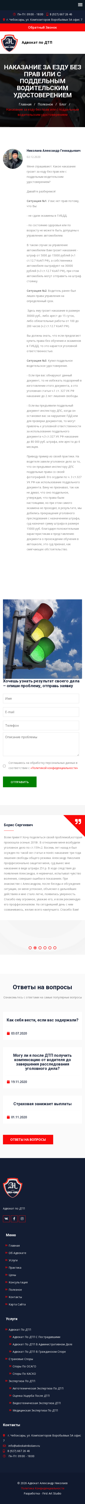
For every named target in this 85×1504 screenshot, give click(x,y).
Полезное (45, 104)
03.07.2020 (19, 1033)
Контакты (15, 1297)
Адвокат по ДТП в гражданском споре (39, 1351)
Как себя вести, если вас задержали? (42, 1020)
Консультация (18, 1282)
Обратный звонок (42, 27)
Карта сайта (17, 1304)
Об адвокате (17, 1253)
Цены (12, 1275)
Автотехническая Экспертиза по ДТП (38, 1388)
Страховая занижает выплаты (42, 1103)
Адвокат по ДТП (37, 42)
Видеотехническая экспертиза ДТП (37, 1403)
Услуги (13, 1260)
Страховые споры (21, 1359)
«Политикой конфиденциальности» (54, 768)
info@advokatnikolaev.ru (24, 1446)
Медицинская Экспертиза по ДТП (35, 1410)
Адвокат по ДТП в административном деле (42, 1344)
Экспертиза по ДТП (22, 1381)
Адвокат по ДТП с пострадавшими (36, 1337)
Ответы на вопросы (28, 1139)
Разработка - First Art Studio (42, 1493)
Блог (62, 104)
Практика (15, 1267)
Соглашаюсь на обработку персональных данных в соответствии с (43, 765)
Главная (25, 104)
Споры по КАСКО (24, 1374)
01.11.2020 (19, 1117)
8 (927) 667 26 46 (61, 14)
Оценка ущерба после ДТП (31, 1396)
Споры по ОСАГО (24, 1366)
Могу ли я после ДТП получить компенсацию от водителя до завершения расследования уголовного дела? (42, 1062)
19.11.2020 (19, 1082)
